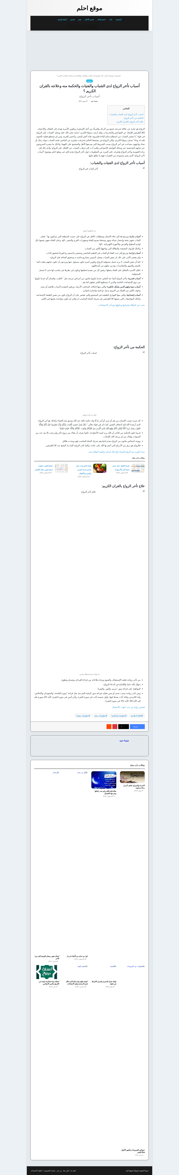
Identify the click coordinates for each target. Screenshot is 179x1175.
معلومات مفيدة (82, 715)
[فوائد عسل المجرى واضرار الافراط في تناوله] (103, 972)
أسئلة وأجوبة (62, 19)
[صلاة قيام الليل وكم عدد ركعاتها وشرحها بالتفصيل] (103, 780)
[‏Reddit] (109, 726)
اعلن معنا (66, 1171)
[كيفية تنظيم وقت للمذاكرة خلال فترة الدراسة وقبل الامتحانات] (75, 972)
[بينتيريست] (114, 726)
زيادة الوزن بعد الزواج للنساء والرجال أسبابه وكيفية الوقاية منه (117, 451)
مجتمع (111, 76)
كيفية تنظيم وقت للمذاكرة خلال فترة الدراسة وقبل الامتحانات (77, 982)
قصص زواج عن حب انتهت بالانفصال (128, 707)
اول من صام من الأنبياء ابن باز (77, 956)
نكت (110, 19)
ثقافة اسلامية (136, 715)
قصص (72, 19)
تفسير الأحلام (89, 19)
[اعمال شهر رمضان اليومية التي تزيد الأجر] (46, 862)
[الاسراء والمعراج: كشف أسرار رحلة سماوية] (132, 777)
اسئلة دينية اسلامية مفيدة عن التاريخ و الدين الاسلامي (49, 982)
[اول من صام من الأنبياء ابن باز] (75, 862)
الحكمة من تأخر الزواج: (133, 118)
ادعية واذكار (101, 19)
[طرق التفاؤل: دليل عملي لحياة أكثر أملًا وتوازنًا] (138, 468)
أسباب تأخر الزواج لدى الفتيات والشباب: (126, 114)
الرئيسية (119, 19)
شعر (79, 19)
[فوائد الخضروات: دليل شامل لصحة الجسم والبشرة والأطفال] (99, 468)
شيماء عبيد (94, 101)
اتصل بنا (73, 1171)
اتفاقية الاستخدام (36, 1171)
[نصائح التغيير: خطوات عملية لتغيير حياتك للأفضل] (61, 468)
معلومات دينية (100, 715)
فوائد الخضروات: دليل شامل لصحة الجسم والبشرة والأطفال (83, 469)
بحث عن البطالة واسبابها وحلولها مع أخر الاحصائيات (122, 305)
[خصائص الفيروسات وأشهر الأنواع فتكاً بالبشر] (132, 1056)
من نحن (59, 1171)
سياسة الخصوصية (49, 1171)
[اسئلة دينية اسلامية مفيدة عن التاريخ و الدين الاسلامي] (46, 972)
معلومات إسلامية (118, 715)
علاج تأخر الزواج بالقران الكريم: (129, 121)
